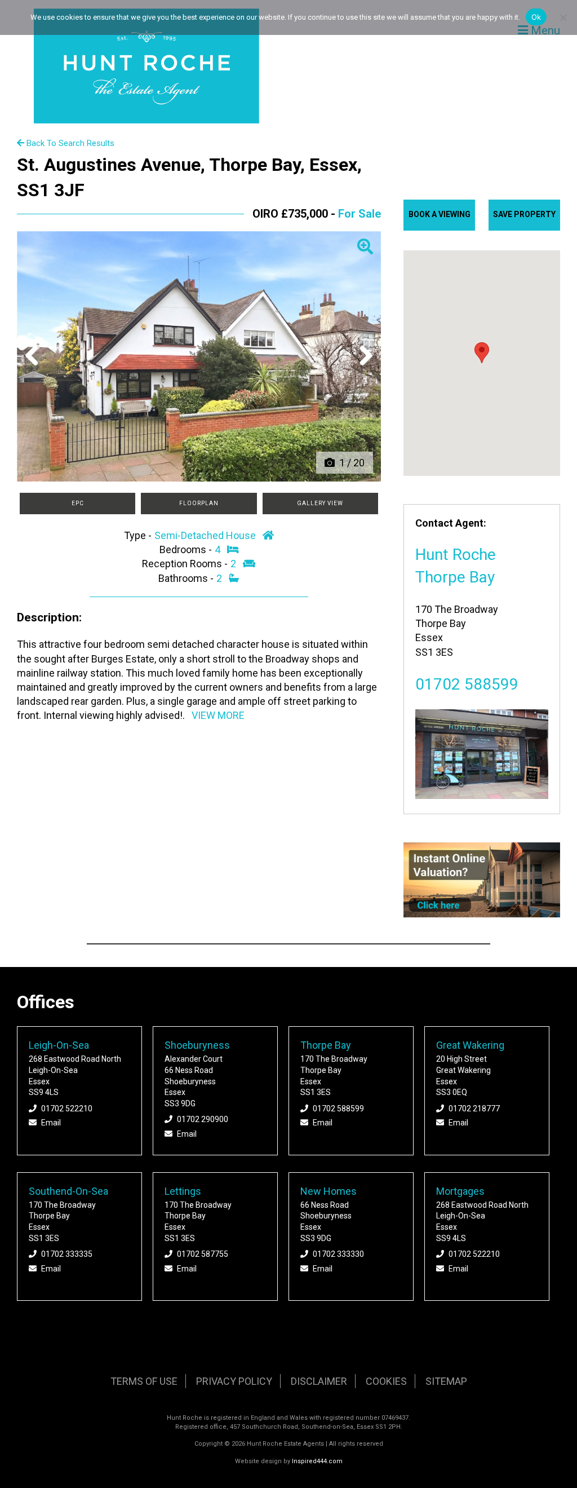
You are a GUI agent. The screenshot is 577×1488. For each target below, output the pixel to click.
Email (51, 1122)
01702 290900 (202, 1119)
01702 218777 (474, 1108)
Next (362, 367)
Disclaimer (319, 1381)
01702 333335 (66, 1254)
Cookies (386, 1381)
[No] (563, 17)
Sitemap (446, 1381)
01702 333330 (338, 1254)
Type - (139, 535)
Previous (36, 367)
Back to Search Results (69, 143)
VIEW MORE (218, 715)
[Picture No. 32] (199, 356)
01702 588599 (466, 684)
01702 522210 (66, 1108)
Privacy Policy (234, 1381)
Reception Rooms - (186, 563)
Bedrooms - (186, 549)
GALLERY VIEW (320, 503)
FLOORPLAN (199, 503)
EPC (78, 503)
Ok (536, 16)
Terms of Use (143, 1381)
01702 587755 (202, 1254)
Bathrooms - (187, 578)
